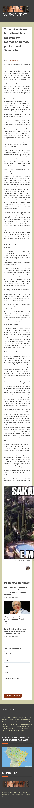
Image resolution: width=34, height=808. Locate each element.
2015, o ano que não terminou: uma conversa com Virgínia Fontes (15, 619)
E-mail (8, 666)
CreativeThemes (7, 806)
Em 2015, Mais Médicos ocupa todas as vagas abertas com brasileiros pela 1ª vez (15, 631)
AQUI (3, 797)
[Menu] (31, 11)
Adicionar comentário (12, 678)
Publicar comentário (13, 696)
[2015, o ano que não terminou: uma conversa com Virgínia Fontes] (17, 607)
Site (6, 672)
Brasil (22, 55)
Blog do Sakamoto (12, 60)
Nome (8, 661)
